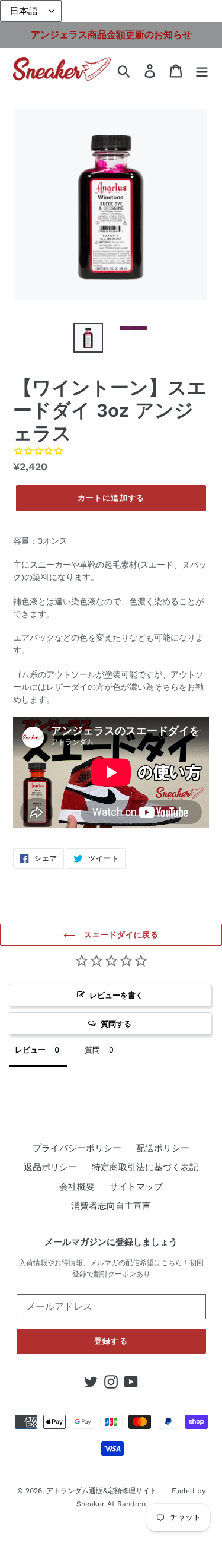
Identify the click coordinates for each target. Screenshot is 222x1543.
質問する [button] (116, 1023)
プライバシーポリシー (77, 1148)
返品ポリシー (50, 1167)
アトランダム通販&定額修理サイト (101, 1491)
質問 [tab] (92, 1049)
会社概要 (77, 1186)
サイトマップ (136, 1186)
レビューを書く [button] (116, 995)
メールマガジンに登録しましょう (111, 1242)
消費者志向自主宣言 (111, 1205)
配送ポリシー (162, 1148)
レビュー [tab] (30, 1049)
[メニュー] (202, 71)
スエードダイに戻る (120, 934)
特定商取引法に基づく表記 (145, 1167)
